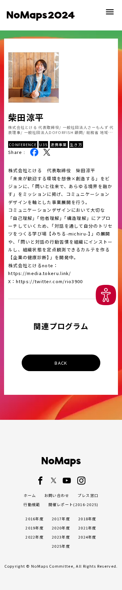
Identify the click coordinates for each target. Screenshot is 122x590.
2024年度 (87, 537)
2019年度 (34, 527)
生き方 (76, 144)
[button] (106, 295)
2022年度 (34, 537)
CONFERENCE (23, 144)
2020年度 (61, 527)
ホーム (30, 495)
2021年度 (87, 527)
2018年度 (87, 518)
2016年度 (34, 518)
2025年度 (61, 546)
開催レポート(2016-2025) (73, 504)
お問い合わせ (56, 495)
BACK (61, 363)
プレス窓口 (88, 495)
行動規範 (31, 504)
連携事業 (58, 144)
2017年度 (61, 518)
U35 (43, 144)
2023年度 (61, 537)
